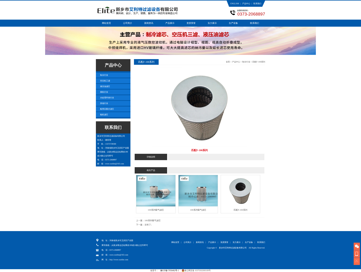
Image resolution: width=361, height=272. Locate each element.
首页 (228, 62)
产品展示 (169, 23)
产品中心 (246, 4)
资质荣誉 (191, 23)
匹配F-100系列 (258, 62)
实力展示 (212, 23)
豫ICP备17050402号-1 (169, 270)
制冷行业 (246, 62)
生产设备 (233, 23)
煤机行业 (104, 92)
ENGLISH (234, 4)
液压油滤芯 (105, 86)
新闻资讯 (148, 23)
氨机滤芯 (104, 115)
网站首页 (106, 23)
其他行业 (104, 103)
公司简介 (127, 23)
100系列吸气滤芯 (153, 220)
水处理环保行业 (107, 98)
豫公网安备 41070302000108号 (197, 270)
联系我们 (257, 4)
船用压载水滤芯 (107, 109)
